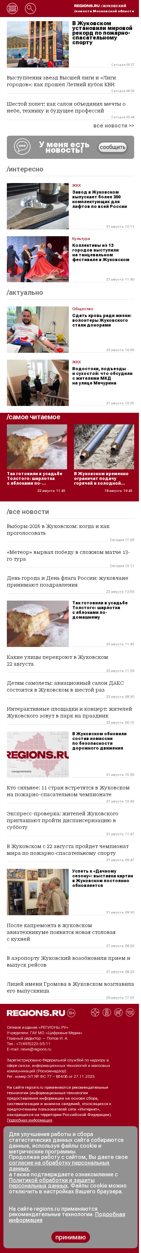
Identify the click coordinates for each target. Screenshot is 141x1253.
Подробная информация (29, 1120)
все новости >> (113, 126)
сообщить (113, 147)
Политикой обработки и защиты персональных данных (52, 1183)
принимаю (70, 1237)
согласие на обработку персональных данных (59, 1166)
